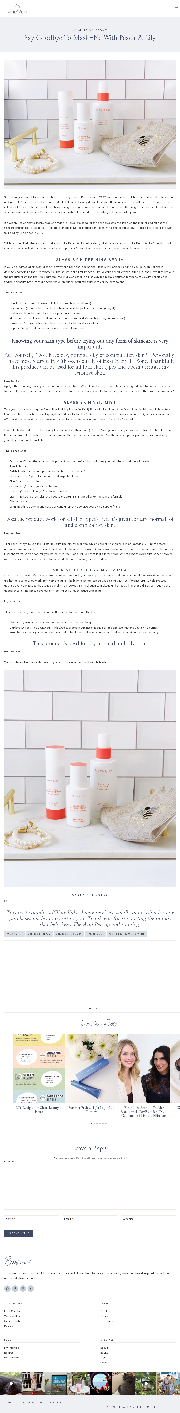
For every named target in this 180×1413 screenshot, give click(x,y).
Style (103, 1357)
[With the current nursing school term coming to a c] (56, 1383)
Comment (11, 1161)
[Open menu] (176, 8)
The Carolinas (109, 1321)
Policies (9, 1326)
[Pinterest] (23, 1288)
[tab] (91, 1123)
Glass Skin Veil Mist (69, 934)
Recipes (9, 1352)
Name (10, 1219)
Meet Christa (12, 1311)
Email (68, 1219)
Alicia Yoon (14, 934)
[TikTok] (31, 1288)
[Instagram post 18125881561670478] (123, 1383)
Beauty (103, 30)
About (12, 1402)
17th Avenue (159, 1407)
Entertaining (11, 1347)
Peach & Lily (95, 934)
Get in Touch (12, 1321)
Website (128, 1219)
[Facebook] (15, 1288)
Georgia (105, 1316)
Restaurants (11, 1357)
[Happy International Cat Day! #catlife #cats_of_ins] (11, 1383)
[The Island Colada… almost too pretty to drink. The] (79, 1383)
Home (103, 1362)
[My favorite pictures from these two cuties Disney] (101, 1383)
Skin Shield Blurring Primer (127, 934)
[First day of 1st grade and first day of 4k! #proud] (33, 1383)
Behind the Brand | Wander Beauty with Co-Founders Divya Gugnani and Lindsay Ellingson (144, 1111)
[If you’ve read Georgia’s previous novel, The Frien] (169, 1383)
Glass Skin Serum (39, 934)
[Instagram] (7, 1288)
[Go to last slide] (17, 1077)
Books (104, 1352)
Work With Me (13, 1316)
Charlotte (106, 1311)
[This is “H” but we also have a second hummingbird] (146, 1383)
